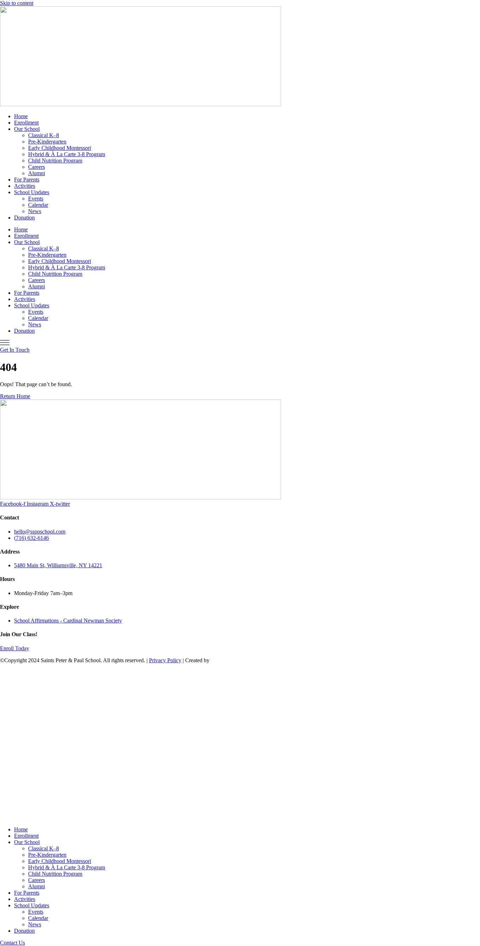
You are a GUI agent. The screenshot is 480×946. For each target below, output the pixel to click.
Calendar (38, 205)
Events (35, 199)
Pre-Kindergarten (47, 142)
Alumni (36, 173)
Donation (24, 217)
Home (21, 116)
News (34, 211)
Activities (24, 186)
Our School (27, 129)
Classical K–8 (43, 135)
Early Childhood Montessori (59, 148)
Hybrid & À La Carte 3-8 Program (66, 154)
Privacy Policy (165, 660)
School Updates (31, 192)
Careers (36, 167)
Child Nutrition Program (55, 161)
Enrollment (26, 123)
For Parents (26, 180)
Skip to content (16, 3)
